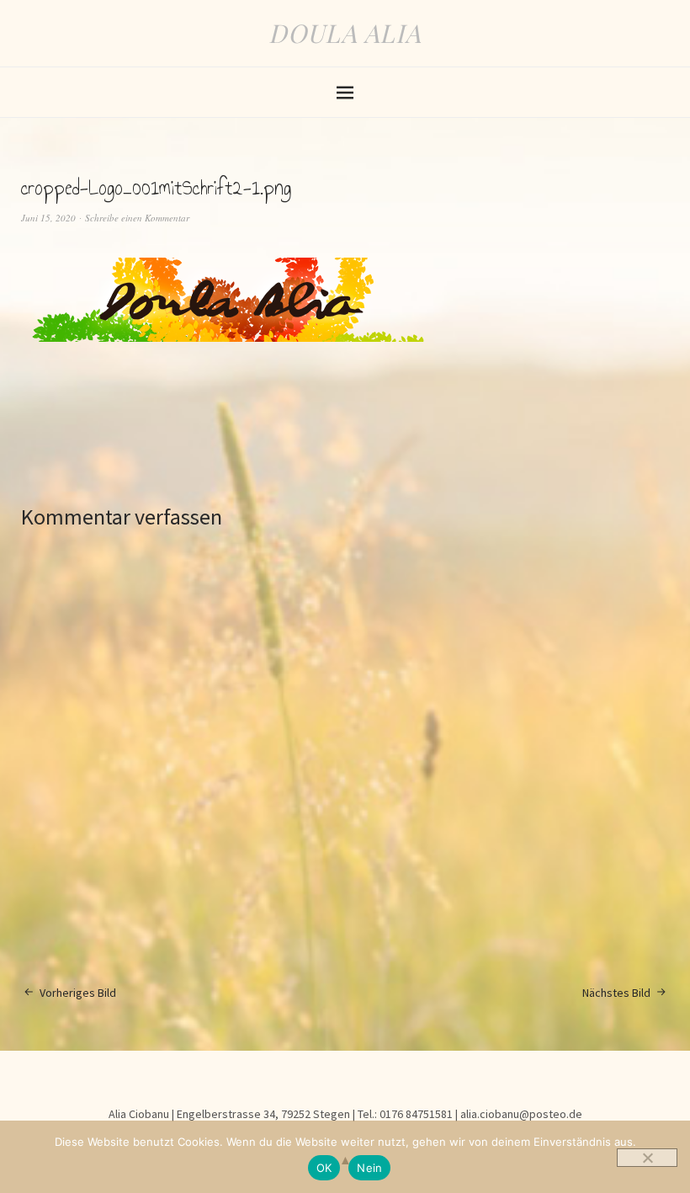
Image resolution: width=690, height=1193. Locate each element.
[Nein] (647, 1157)
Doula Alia (345, 33)
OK (324, 1167)
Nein (369, 1167)
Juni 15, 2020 (48, 217)
